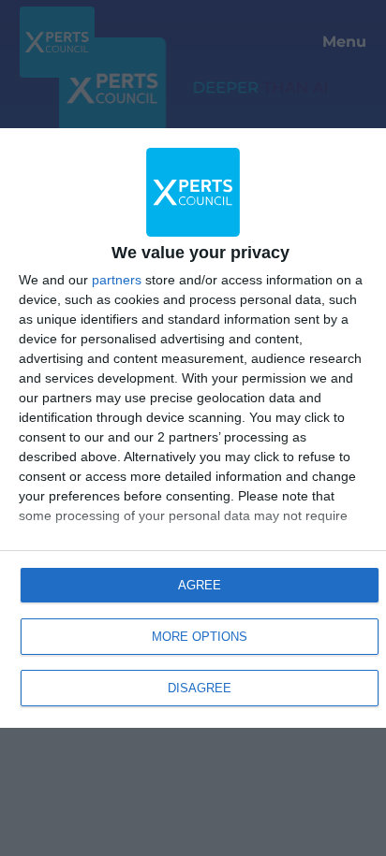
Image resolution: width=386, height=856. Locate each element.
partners (116, 279)
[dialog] (193, 428)
